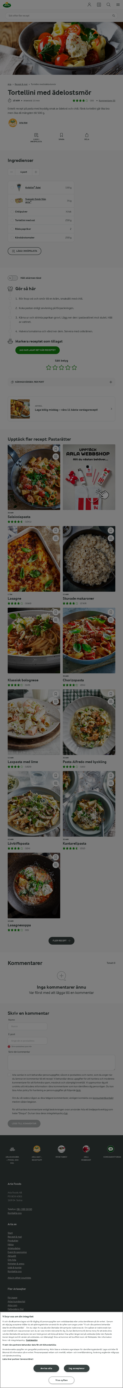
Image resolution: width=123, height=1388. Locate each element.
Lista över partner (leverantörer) (17, 1359)
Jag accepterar (76, 1368)
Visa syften (61, 1380)
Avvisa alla (46, 1368)
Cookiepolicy (32, 1340)
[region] (61, 1350)
